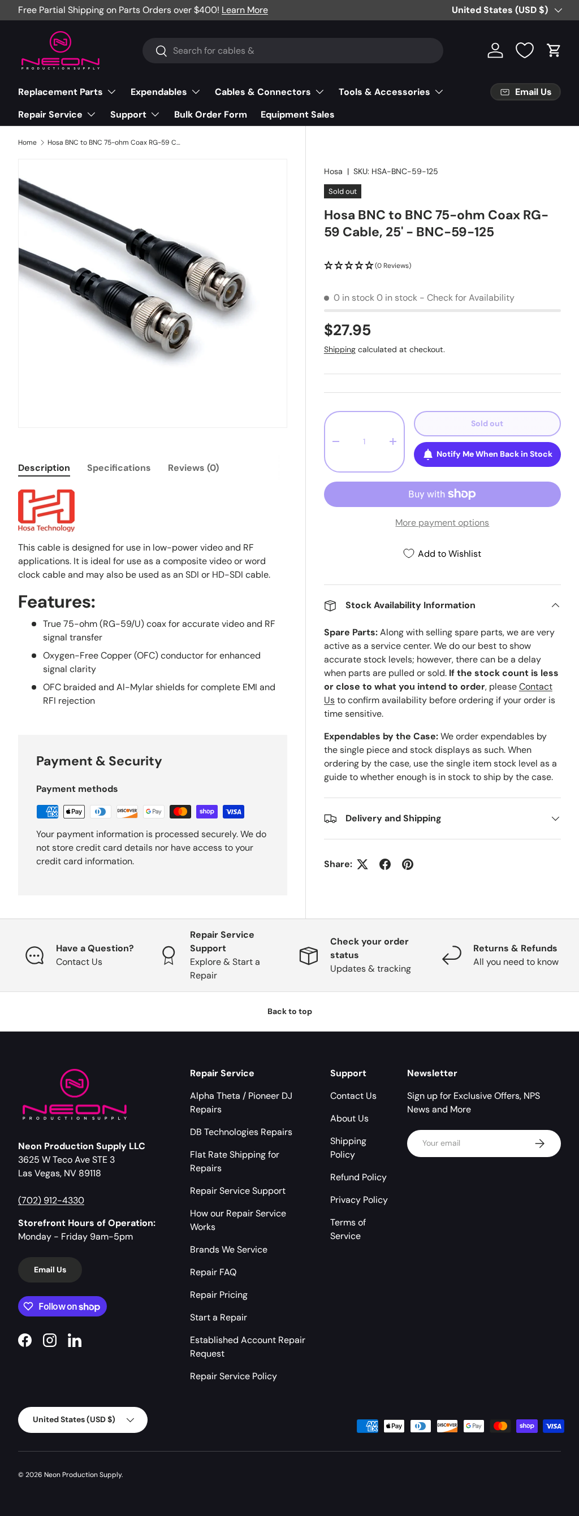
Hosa (333, 171)
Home (27, 142)
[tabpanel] (152, 599)
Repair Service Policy (233, 1376)
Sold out (487, 423)
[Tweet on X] (362, 864)
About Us (349, 1118)
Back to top (289, 1011)
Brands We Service (228, 1249)
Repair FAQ (213, 1272)
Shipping (340, 349)
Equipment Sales (298, 114)
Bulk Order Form (210, 114)
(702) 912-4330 (51, 1200)
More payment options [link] (442, 523)
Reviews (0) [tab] (193, 468)
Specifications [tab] (119, 468)
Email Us (50, 1269)
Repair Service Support (238, 1191)
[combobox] (293, 50)
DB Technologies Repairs (241, 1132)
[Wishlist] (524, 50)
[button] (554, 50)
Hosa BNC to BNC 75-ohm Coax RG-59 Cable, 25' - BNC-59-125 (115, 142)
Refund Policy (358, 1177)
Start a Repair (218, 1317)
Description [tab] (44, 468)
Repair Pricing (219, 1295)
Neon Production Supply (83, 1474)
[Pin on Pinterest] (407, 864)
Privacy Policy (359, 1200)
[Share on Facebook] (385, 864)
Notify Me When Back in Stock (494, 454)
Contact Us (353, 1096)
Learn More (245, 10)
